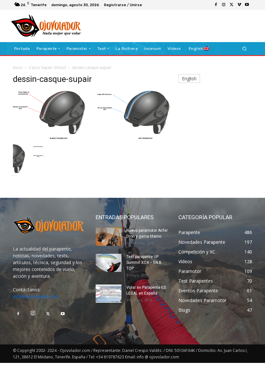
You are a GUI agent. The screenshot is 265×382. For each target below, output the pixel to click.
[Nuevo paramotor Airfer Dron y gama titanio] (109, 237)
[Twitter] (231, 5)
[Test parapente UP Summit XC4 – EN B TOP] (109, 263)
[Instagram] (224, 5)
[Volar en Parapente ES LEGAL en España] (109, 294)
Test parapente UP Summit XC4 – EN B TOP (144, 262)
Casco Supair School (47, 67)
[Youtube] (247, 5)
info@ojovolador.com (35, 296)
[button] (244, 48)
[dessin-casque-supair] (91, 137)
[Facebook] (216, 5)
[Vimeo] (239, 5)
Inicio (18, 67)
